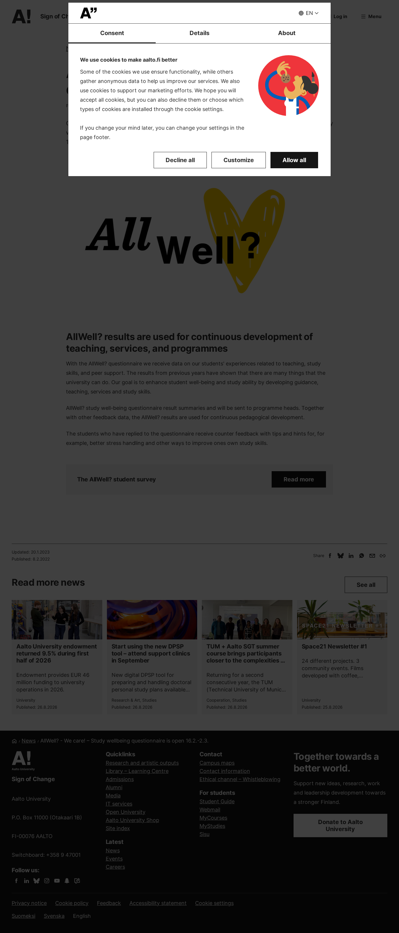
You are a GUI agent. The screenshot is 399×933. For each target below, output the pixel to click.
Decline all (180, 160)
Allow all (294, 160)
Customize (238, 160)
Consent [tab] (112, 33)
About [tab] (287, 33)
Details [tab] (199, 33)
